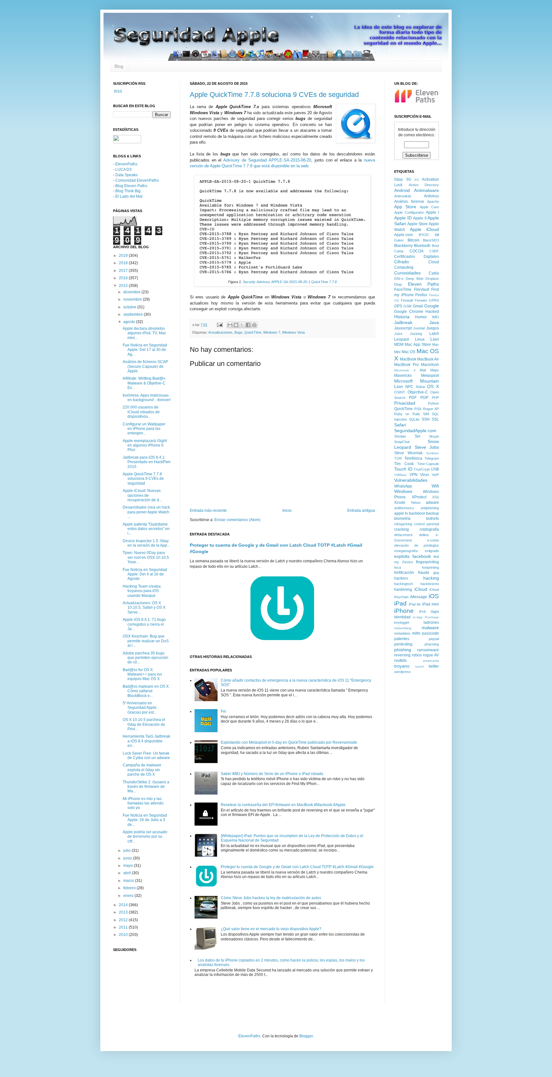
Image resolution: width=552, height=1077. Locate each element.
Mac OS (409, 352)
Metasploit (430, 375)
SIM (426, 414)
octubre (130, 307)
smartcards (431, 660)
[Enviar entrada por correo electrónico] (219, 325)
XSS (435, 497)
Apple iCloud (424, 229)
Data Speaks (126, 175)
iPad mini (430, 604)
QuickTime (252, 332)
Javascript (403, 328)
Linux (420, 339)
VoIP (435, 475)
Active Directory (424, 185)
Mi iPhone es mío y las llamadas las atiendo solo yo (143, 803)
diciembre (132, 292)
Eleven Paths (423, 284)
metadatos (402, 633)
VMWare (400, 475)
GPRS (434, 300)
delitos (424, 535)
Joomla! (419, 328)
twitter (434, 666)
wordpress (402, 672)
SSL (435, 419)
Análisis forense (409, 201)
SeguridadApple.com (415, 430)
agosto (129, 322)
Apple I (432, 212)
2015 (124, 285)
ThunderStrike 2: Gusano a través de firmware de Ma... (146, 787)
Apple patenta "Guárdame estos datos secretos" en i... (146, 529)
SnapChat (402, 442)
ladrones (431, 622)
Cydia (434, 273)
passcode (430, 633)
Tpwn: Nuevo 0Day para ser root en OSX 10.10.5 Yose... (146, 557)
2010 (124, 934)
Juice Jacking (408, 334)
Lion (434, 339)
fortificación (404, 572)
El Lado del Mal (128, 196)
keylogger (402, 622)
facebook (421, 556)
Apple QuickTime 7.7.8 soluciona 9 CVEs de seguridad (274, 95)
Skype (434, 436)
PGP (424, 397)
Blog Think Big (128, 191)
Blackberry (403, 245)
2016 (124, 278)
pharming (432, 644)
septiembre (133, 314)
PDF (413, 397)
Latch (434, 333)
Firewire (421, 300)
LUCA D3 (123, 169)
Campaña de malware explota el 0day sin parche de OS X (142, 770)
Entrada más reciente (208, 510)
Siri (417, 436)
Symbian (432, 453)
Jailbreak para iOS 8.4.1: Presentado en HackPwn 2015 (147, 462)
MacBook (408, 359)
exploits (402, 556)
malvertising (402, 628)
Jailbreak (403, 322)
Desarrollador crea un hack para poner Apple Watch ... (146, 512)
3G (408, 179)
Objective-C (418, 392)
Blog (118, 66)
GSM (407, 306)
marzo (129, 880)
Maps (434, 370)
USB (435, 469)
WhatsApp (403, 486)
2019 (124, 255)
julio (127, 850)
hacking (431, 578)
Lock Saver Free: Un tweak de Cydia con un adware (146, 755)
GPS (398, 306)
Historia (402, 316)
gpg (436, 572)
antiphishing (430, 508)
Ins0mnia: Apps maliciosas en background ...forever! (147, 397)
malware (430, 627)
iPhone (404, 610)
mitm (416, 633)
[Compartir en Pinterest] (254, 325)
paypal (434, 639)
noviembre (133, 299)
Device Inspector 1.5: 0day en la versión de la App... (146, 543)
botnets (432, 518)
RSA (417, 409)
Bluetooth (422, 245)
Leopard (401, 339)
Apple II (419, 218)
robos (417, 655)
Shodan (400, 436)
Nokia (420, 387)
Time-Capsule (428, 464)
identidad (402, 617)
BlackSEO (431, 240)
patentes (401, 639)
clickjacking (403, 524)
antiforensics (404, 508)
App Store (405, 206)
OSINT (399, 392)
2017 (124, 270)
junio (128, 858)
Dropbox (432, 279)
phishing (402, 649)
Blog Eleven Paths (131, 186)
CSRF (434, 251)
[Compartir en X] (242, 325)
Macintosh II (405, 370)
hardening (403, 589)
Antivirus (431, 196)
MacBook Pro (406, 364)
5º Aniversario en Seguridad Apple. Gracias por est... (140, 708)
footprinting (430, 567)
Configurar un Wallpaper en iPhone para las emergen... (144, 429)
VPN (414, 474)
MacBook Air (428, 359)
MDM (398, 344)
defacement (403, 535)
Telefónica (413, 458)
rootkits (400, 660)
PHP (435, 398)
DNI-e (398, 279)
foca (397, 567)
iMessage (418, 597)
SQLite (414, 419)
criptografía (429, 529)
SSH (426, 419)
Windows (403, 491)
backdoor (417, 513)
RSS (117, 91)
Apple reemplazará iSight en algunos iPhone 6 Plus (145, 445)
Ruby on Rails (407, 414)
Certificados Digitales (416, 256)
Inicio (287, 510)
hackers (401, 578)
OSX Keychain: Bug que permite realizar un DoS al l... (146, 641)
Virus (424, 474)
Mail (423, 370)
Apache (433, 201)
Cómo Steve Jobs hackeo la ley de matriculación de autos (271, 898)
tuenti (419, 666)
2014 (124, 905)
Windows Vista (293, 332)
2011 (124, 927)
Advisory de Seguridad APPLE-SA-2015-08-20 (267, 160)
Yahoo (415, 502)
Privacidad (404, 403)
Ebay (398, 284)
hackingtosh (403, 584)
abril (127, 873)
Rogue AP (431, 409)
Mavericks (403, 375)
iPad (400, 603)
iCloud (420, 589)
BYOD (424, 235)
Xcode (399, 502)
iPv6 (422, 612)
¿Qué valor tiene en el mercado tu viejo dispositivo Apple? (271, 929)
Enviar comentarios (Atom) (237, 520)
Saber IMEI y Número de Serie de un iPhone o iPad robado (272, 774)
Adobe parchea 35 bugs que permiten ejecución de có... (145, 658)
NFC (409, 386)
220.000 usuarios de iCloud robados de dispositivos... (141, 412)
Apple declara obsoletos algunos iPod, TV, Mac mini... (144, 333)
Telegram (432, 458)
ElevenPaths (126, 164)
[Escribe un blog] (236, 325)
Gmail (418, 306)
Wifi (435, 485)
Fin (223, 711)
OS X (433, 386)
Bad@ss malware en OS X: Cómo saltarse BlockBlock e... (146, 691)
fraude (423, 572)
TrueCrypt (422, 469)
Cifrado (401, 261)
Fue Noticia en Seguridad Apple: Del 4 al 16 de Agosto (145, 574)
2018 (124, 263)
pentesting (403, 644)
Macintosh (430, 364)
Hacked (432, 311)
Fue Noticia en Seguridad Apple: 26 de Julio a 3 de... (145, 820)
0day (398, 179)
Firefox (421, 295)
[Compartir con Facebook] (248, 325)
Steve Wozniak (408, 453)
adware (432, 502)
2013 (124, 912)
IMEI (435, 317)
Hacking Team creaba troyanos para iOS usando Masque (142, 591)
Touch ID (403, 468)
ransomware (428, 650)
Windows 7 (271, 332)
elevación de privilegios (416, 545)
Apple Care (429, 207)
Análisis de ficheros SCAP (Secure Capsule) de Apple (145, 366)
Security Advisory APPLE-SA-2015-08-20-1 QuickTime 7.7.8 (290, 282)
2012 (124, 920)
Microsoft (403, 381)
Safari (400, 424)
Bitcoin (413, 240)
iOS (434, 596)
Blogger (306, 1036)
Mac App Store (418, 344)
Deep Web (414, 279)
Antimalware (426, 190)
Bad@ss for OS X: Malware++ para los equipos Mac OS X (142, 674)
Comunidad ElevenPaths (137, 180)
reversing (402, 655)
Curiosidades (407, 272)
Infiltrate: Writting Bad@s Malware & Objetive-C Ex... (144, 383)
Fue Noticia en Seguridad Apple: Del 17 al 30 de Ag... (145, 350)
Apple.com (403, 235)
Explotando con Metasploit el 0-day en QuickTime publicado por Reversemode (289, 742)
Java (434, 322)
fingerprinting (427, 562)
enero (128, 895)
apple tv (401, 513)
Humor (421, 317)
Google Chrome (408, 311)
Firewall (407, 300)
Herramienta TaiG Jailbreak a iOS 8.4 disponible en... (146, 741)
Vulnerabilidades (410, 480)
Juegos (432, 328)
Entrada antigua (361, 510)
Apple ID (403, 217)
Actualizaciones (220, 332)
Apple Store (417, 224)
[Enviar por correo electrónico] (230, 325)
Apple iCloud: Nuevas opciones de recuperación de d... (142, 495)
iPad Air (415, 604)
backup (432, 513)
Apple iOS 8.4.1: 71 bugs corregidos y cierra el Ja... (144, 624)
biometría (402, 518)
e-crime (433, 540)
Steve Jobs (427, 447)
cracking (401, 529)
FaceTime (402, 289)
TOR (398, 458)
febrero (130, 888)
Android (402, 190)
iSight (435, 612)
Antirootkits (402, 196)
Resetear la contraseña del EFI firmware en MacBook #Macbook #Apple (283, 805)
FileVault (421, 289)
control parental (426, 524)
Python (433, 403)
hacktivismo (429, 584)
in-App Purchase (426, 617)
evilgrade (432, 551)
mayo (128, 865)
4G (416, 179)
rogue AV (431, 655)
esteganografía (406, 551)
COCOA (417, 251)
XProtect (419, 497)
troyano (402, 666)
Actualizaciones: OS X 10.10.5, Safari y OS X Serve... (144, 607)
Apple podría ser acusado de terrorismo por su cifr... (145, 836)
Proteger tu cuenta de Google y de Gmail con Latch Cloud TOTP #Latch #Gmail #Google (297, 867)
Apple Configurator (409, 212)
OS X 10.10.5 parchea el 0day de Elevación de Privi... (144, 724)
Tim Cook (404, 464)
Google (431, 305)
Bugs (238, 332)
